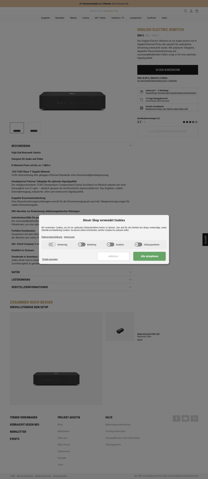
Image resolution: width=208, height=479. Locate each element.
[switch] (52, 244)
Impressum (69, 237)
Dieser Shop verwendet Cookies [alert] (104, 220)
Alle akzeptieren (149, 256)
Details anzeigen (50, 259)
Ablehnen (113, 256)
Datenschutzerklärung (51, 237)
